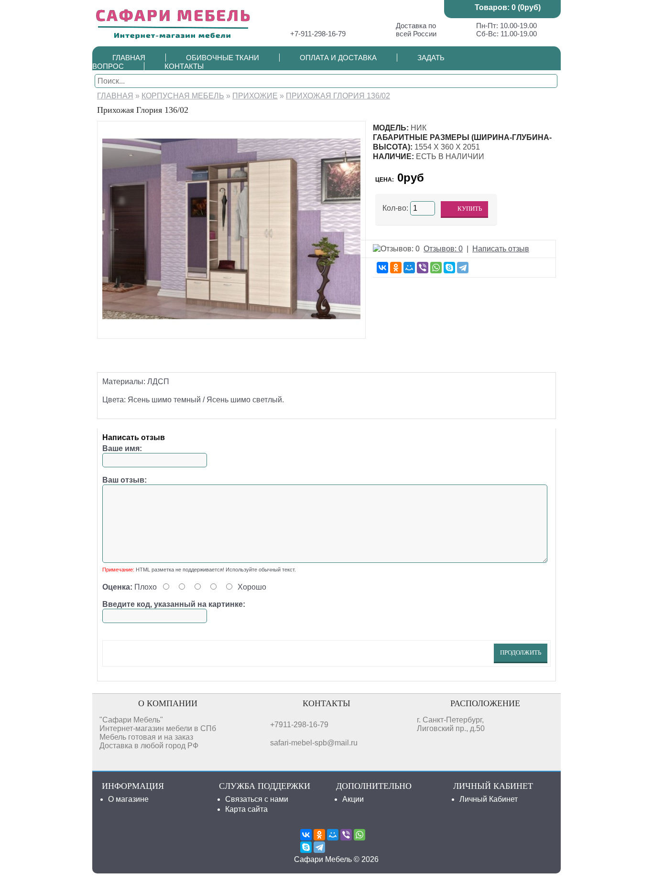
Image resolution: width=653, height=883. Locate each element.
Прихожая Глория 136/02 (338, 96)
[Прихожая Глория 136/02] (231, 329)
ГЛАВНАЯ (128, 58)
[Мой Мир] (409, 267)
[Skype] (449, 267)
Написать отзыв (500, 249)
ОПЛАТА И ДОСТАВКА (338, 58)
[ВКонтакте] (382, 267)
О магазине (128, 799)
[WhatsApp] (436, 267)
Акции (353, 799)
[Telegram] (462, 267)
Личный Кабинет (488, 799)
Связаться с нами (256, 799)
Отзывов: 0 (443, 249)
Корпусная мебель (182, 96)
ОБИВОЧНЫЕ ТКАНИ (222, 58)
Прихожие (255, 96)
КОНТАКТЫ (184, 66)
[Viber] (422, 267)
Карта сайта (246, 809)
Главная (115, 96)
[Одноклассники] (396, 267)
